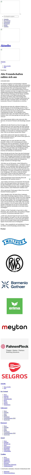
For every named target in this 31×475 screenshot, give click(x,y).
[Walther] (14, 252)
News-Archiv (7, 387)
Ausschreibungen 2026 (9, 418)
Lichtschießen (7, 451)
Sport (5, 414)
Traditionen (7, 460)
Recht (5, 400)
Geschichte (6, 459)
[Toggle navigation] (1, 63)
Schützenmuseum (8, 466)
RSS (5, 388)
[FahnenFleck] (14, 359)
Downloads (7, 448)
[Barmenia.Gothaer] (14, 295)
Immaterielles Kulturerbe (10, 464)
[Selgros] (14, 380)
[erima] (14, 316)
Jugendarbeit (7, 446)
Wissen (5, 402)
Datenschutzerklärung (9, 473)
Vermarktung (7, 404)
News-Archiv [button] (7, 66)
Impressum (6, 471)
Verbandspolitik (8, 399)
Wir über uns (7, 444)
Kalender (6, 396)
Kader (5, 415)
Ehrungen (6, 463)
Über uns (6, 397)
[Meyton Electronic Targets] (14, 337)
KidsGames (7, 449)
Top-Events (7, 419)
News (5, 394)
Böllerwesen (7, 461)
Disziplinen (7, 417)
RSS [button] (5, 67)
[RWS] (14, 273)
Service (6, 403)
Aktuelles (6, 45)
